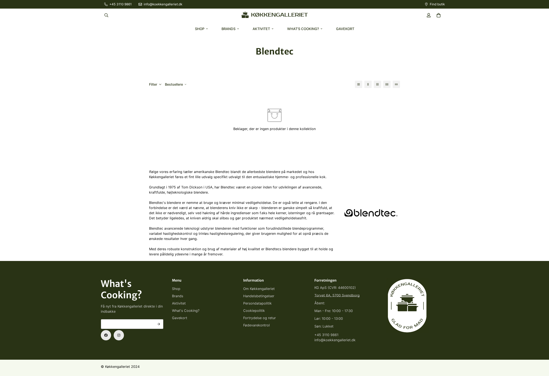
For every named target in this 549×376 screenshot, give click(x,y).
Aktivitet (261, 29)
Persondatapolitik (257, 303)
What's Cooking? (303, 29)
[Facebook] (106, 335)
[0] (438, 15)
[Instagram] (119, 335)
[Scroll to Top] (541, 353)
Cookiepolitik (254, 310)
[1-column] (358, 84)
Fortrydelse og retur (259, 318)
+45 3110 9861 (326, 335)
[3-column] (377, 84)
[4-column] (387, 84)
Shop (199, 29)
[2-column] (368, 84)
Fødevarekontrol (256, 325)
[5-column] (396, 84)
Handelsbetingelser (258, 296)
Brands (228, 29)
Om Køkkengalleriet (259, 289)
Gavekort (345, 29)
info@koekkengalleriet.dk (335, 340)
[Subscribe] (158, 324)
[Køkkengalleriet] (274, 15)
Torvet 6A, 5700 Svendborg (337, 295)
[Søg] (106, 15)
